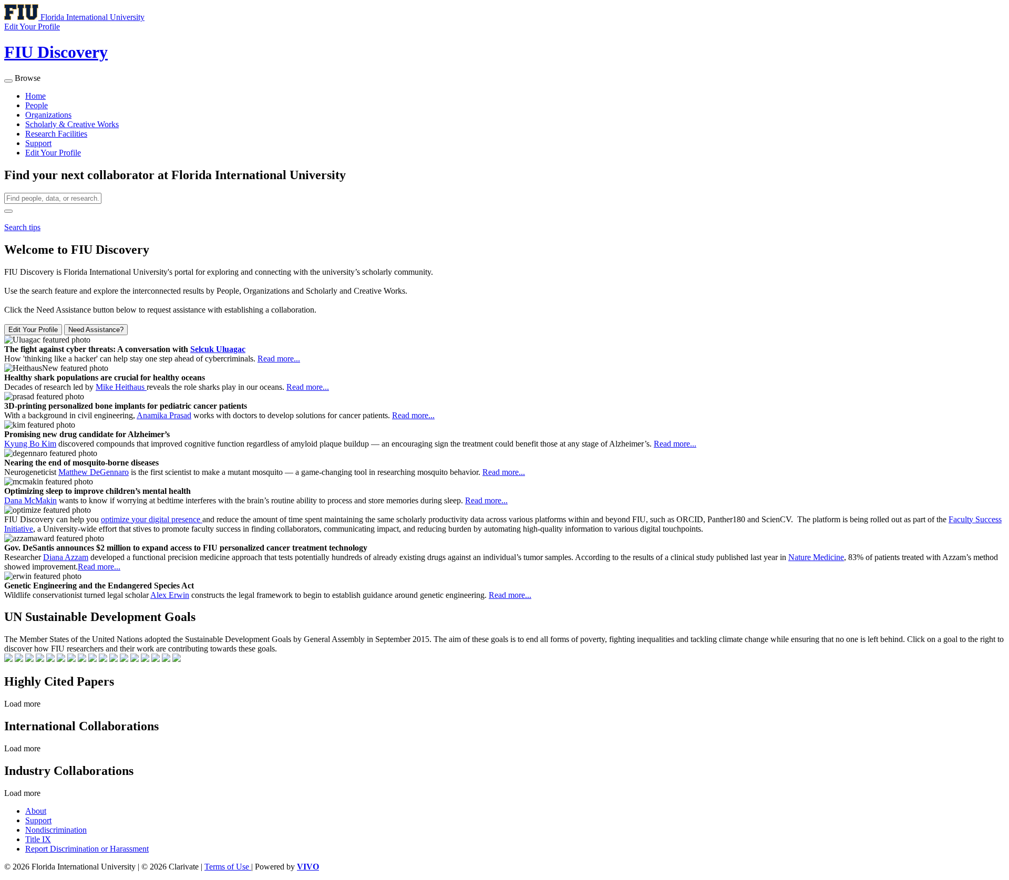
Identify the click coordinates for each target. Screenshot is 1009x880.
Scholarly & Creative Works (72, 124)
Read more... (279, 358)
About (35, 810)
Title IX (38, 839)
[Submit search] (8, 211)
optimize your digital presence (151, 519)
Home (35, 95)
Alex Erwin (169, 595)
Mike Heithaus (121, 386)
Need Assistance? (95, 330)
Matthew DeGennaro (93, 472)
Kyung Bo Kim (30, 443)
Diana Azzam (65, 557)
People (36, 105)
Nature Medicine (816, 557)
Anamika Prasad (164, 415)
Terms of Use (227, 866)
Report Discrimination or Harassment (87, 848)
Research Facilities (56, 133)
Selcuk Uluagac (217, 349)
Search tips (22, 227)
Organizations (48, 114)
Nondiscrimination (56, 829)
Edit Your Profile (53, 152)
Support (38, 143)
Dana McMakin (30, 500)
